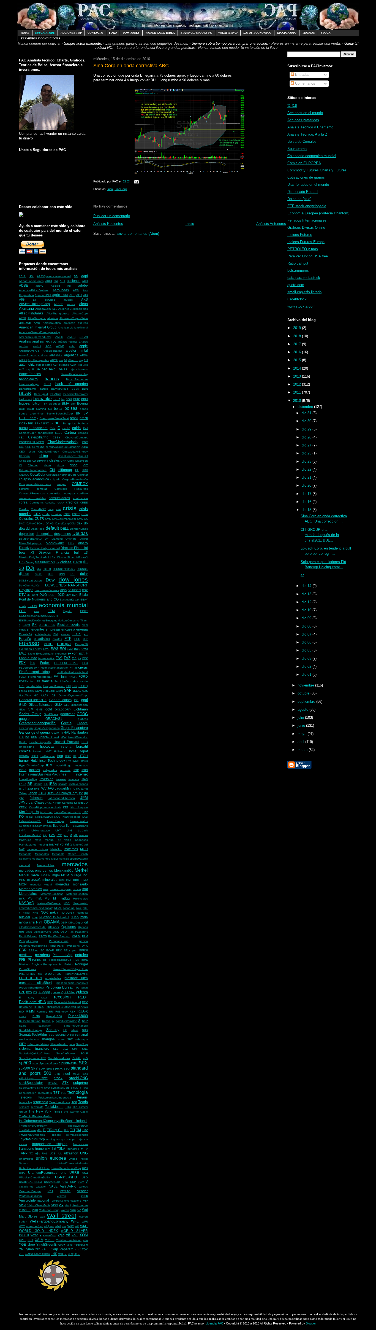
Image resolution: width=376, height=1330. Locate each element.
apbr (72, 346)
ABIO (48, 280)
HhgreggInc (26, 746)
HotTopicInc (47, 756)
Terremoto (37, 1106)
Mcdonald (25, 853)
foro (32, 681)
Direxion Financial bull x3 (63, 552)
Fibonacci (46, 667)
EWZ (22, 653)
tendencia (40, 1102)
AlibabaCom (43, 308)
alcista (71, 304)
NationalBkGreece (49, 903)
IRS (45, 783)
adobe (83, 285)
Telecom (25, 1097)
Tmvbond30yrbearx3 (32, 1134)
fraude (84, 681)
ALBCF (58, 304)
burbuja (83, 423)
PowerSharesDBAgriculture (70, 969)
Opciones (68, 926)
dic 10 (307, 610)
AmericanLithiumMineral (73, 327)
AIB (85, 295)
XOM (84, 1235)
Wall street (61, 1215)
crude (46, 514)
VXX (73, 1209)
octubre (304, 693)
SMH (75, 1048)
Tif (44, 1130)
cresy (51, 509)
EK (34, 624)
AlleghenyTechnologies (73, 308)
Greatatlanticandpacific (37, 723)
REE (50, 1002)
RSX (72, 1011)
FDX (22, 662)
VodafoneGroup (49, 1209)
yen (85, 1240)
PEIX (67, 950)
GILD (23, 704)
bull (58, 423)
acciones (73, 280)
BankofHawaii (27, 388)
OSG (29, 931)
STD (57, 1073)
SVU (47, 1087)
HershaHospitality (40, 742)
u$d (37, 1153)
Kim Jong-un (79, 807)
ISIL (21, 788)
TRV (47, 1148)
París (60, 945)
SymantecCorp (60, 1087)
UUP (73, 1181)
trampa (60, 1139)
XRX (30, 1240)
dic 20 (307, 485)
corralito (50, 502)
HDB (34, 737)
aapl (84, 276)
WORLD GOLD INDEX (160, 32)
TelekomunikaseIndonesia (54, 1097)
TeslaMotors (54, 1106)
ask (61, 360)
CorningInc (36, 502)
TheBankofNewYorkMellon (35, 1116)
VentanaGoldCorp (30, 1195)
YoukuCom (81, 1244)
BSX (46, 423)
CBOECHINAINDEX (31, 442)
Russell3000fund (29, 1020)
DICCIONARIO (55, 543)
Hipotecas (47, 746)
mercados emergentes (36, 870)
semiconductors (29, 1039)
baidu (53, 369)
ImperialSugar (63, 765)
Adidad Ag (61, 285)
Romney (42, 1011)
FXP (74, 686)
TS (53, 1148)
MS (30, 898)
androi (37, 346)
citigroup (65, 470)
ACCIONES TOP (71, 32)
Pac (71, 931)
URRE (74, 1172)
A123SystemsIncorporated (54, 276)
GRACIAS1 (53, 718)
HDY (64, 737)
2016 (297, 352)
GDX (44, 695)
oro (21, 931)
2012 (22, 276)
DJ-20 (77, 562)
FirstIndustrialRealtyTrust (72, 672)
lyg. (66, 835)
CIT (85, 465)
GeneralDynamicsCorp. (73, 695)
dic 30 (307, 421)
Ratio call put (297, 263)
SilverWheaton (59, 1044)
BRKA (38, 423)
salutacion (45, 1025)
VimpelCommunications (66, 1200)
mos (45, 889)
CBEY (57, 437)
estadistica (42, 638)
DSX (85, 590)
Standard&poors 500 (196, 32)
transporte (26, 1148)
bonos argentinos (31, 413)
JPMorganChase (31, 802)
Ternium (24, 1106)
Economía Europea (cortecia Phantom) (318, 213)
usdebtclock (297, 299)
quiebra (82, 992)
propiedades (53, 978)
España (25, 639)
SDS (85, 1030)
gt (37, 732)
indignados (50, 770)
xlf (68, 1235)
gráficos (83, 718)
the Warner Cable (76, 1111)
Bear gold (41, 393)
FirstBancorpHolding (34, 672)
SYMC (74, 1087)
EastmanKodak (69, 599)
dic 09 (307, 618)
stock (58, 1078)
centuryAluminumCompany (63, 446)
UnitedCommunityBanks (73, 1163)
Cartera (70, 432)
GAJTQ (83, 686)
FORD (83, 676)
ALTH (22, 318)
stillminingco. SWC (33, 1078)
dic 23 (307, 461)
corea (23, 502)
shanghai (49, 1039)
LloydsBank (80, 825)
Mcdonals (58, 853)
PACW (43, 936)
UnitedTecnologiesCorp (66, 1168)
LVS (52, 835)
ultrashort (71, 1153)
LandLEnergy (55, 821)
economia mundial (63, 605)
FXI (68, 686)
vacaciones (26, 1186)
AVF (55, 364)
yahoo (50, 1240)
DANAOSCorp (35, 523)
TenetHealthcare (59, 1102)
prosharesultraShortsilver (72, 982)
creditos (72, 502)
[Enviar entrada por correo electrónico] (135, 181)
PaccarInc (81, 931)
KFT (65, 807)
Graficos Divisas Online (306, 227)
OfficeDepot (75, 922)
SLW (65, 1048)
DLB (50, 573)
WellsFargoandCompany (49, 1221)
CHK (63, 460)
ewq (84, 648)
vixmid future (80, 1205)
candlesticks (45, 432)
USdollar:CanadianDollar (34, 1177)
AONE (60, 346)
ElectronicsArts (68, 624)
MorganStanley (30, 889)
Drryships (26, 590)
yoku (70, 1244)
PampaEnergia (28, 941)
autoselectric (44, 364)
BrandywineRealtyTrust (54, 418)
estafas (57, 638)
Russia (46, 1020)
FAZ (67, 658)
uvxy (81, 1181)
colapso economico (34, 479)
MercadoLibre (46, 865)
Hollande (59, 751)
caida (76, 428)
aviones (64, 364)
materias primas (37, 849)
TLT (72, 1130)
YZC (37, 1249)
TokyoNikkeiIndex (77, 1134)
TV (86, 1148)
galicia (23, 690)
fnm (64, 676)
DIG (71, 543)
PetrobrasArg (62, 955)
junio (302, 725)
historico (38, 751)
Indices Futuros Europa (306, 242)
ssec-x (57, 1068)
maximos (71, 849)
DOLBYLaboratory (30, 580)
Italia (29, 788)
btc (52, 423)
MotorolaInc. (28, 893)
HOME (25, 32)
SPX (83, 1062)
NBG (67, 903)
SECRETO (62, 1034)
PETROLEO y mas (302, 249)
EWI (63, 648)
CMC (85, 470)
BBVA (75, 388)
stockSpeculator (31, 1082)
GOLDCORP (63, 709)
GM (31, 709)
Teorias (308, 32)
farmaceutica (46, 658)
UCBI (53, 1153)
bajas (63, 369)
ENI (55, 634)
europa (64, 643)
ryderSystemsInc (66, 1020)
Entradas (301, 74)
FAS (59, 658)
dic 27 (307, 445)
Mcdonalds (42, 853)
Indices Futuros (299, 235)
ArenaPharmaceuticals (33, 355)
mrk (21, 898)
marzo (303, 750)
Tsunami (71, 1148)
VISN (54, 1205)
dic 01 (307, 674)
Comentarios (304, 83)
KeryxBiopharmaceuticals (45, 807)
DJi (30, 568)
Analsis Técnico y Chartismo (310, 127)
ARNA (84, 355)
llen (69, 825)
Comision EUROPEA (304, 163)
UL (60, 1153)
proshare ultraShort (35, 982)
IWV (43, 788)
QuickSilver (68, 992)
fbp (74, 658)
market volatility (60, 844)
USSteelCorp (52, 1181)
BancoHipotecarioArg (74, 374)
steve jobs (80, 1073)
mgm (56, 875)
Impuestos (81, 765)
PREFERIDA (27, 973)
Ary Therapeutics (38, 360)
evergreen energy (30, 648)
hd (27, 737)
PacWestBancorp (59, 936)
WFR (85, 1221)
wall (42, 1216)
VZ (79, 1209)
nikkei (26, 912)
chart (32, 451)
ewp (77, 648)
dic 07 (307, 634)
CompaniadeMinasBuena (35, 484)
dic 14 (307, 586)
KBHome (67, 802)
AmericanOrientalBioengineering (39, 332)
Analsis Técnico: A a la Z (307, 134)
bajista (73, 369)
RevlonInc (25, 1006)
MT (55, 898)
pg (45, 959)
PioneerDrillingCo (60, 959)
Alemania (26, 308)
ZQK (85, 1249)
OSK (56, 931)
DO (72, 573)
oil (86, 922)
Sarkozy (52, 1030)
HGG (84, 742)
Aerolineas (61, 290)
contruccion (80, 498)
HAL (67, 732)
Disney (30, 562)
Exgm (31, 653)
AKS (84, 299)
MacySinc (25, 839)
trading (50, 1139)
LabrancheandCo (30, 821)
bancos (52, 378)
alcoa (83, 304)
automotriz (27, 364)
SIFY (22, 1044)
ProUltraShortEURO (31, 987)
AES (76, 290)
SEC (52, 1034)
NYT (39, 922)
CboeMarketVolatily (63, 442)
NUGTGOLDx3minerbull (54, 917)
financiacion (61, 667)
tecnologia (77, 1092)
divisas (66, 562)
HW (68, 760)
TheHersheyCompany (33, 1125)
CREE (84, 502)
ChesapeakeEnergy (75, 451)
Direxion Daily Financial (44, 548)
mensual (24, 865)
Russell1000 (54, 1016)
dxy (68, 594)
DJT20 (47, 568)
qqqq (46, 992)
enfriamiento (43, 634)
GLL (66, 704)
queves (55, 992)
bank (47, 384)
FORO (113, 32)
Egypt (26, 624)
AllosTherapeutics (58, 313)
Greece (82, 723)
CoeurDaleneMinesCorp (61, 474)
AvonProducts (79, 364)
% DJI (292, 106)
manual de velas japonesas (66, 839)
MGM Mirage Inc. (74, 875)
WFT (22, 1226)
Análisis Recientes (108, 224)
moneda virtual (41, 884)
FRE (21, 686)
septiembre (307, 701)
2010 (297, 401)
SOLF (84, 1053)
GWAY (55, 732)
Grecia (66, 723)
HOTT (34, 756)
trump (39, 1148)
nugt (35, 917)
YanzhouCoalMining (68, 1240)
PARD (52, 945)
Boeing (82, 403)
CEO (22, 451)
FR (38, 681)
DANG (50, 523)
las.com (37, 825)
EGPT (84, 611)
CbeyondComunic (76, 437)
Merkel (81, 870)
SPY (34, 1068)
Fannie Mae (28, 658)
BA (38, 369)
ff (38, 667)
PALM (76, 936)
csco (67, 514)
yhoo (31, 1244)
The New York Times (45, 1111)
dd (28, 528)
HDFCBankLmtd (49, 737)
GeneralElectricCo (33, 700)
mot (85, 889)
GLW (22, 709)
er (302, 575)
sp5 (85, 1058)
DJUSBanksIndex (64, 568)
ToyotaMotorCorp (32, 1139)
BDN (85, 388)
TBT (56, 1092)
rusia (36, 1016)
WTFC (34, 1235)
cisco (73, 465)
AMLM (59, 336)
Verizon (61, 1195)
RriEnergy (61, 1011)
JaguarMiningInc (67, 788)
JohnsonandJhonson (61, 797)
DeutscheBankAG (30, 538)
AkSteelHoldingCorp (34, 304)
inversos (74, 779)
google (24, 719)
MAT (21, 849)
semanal (81, 1034)
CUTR (39, 518)
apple (83, 346)
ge (54, 695)
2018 (297, 336)
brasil (74, 418)
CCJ (21, 446)
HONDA (24, 756)
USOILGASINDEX (30, 1181)
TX (31, 1153)
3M (31, 276)
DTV (22, 594)
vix (61, 1205)
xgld (61, 1235)
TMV (85, 1130)
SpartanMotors (48, 1063)
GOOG (82, 714)
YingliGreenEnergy (50, 1244)
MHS (22, 879)
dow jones (73, 579)
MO (85, 879)
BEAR (25, 393)
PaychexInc (72, 945)
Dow (50, 580)
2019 (297, 328)
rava (44, 997)
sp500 (25, 1062)
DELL (64, 528)
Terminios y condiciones (40, 38)
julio (301, 717)
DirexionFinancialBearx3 (72, 557)
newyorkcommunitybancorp (36, 907)
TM (78, 1130)
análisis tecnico (67, 341)
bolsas (70, 408)
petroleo (81, 955)
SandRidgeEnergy (30, 1030)
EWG (54, 648)
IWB (36, 788)
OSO (64, 931)
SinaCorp (82, 1044)
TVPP (23, 1153)
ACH (85, 280)
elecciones (47, 624)
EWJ (70, 648)
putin (84, 987)
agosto (303, 709)
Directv (24, 548)
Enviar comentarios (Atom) (137, 233)
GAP (68, 690)
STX (65, 1082)
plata (84, 959)
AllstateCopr (80, 313)
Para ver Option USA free (307, 256)
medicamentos (41, 858)
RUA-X (82, 1011)
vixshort (25, 1209)
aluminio (52, 318)
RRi (51, 1011)
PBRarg (34, 950)
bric (31, 423)
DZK (75, 594)
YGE (22, 1244)
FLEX (22, 676)
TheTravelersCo (78, 1125)
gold (48, 709)
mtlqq (65, 898)
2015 (297, 360)
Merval (24, 875)
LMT (58, 830)
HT (75, 756)
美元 (77, 1254)
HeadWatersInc (78, 737)
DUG (43, 594)
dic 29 (307, 429)
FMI (56, 676)
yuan (30, 1249)
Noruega (82, 912)
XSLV (39, 1240)
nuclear (24, 917)
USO (85, 1177)
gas (85, 690)
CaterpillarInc (38, 437)
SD (65, 1030)
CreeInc (24, 509)
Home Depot (77, 751)
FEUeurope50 (28, 667)
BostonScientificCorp (60, 413)
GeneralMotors (60, 700)
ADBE (23, 285)
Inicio (190, 224)
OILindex (53, 926)
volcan (65, 1209)
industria (65, 770)
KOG (57, 816)
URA (22, 1172)
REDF (83, 997)
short (61, 1039)
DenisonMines (79, 528)
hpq (60, 756)
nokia (54, 912)
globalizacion (79, 704)
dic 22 (307, 469)
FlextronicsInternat (39, 676)
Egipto (67, 611)
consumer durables (32, 498)
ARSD (23, 360)
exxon (72, 653)
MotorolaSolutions (51, 893)
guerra (45, 732)
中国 (54, 1254)
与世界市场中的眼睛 (37, 1254)
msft (39, 898)
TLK (66, 1130)
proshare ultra (76, 978)
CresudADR (38, 509)
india (22, 770)
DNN (62, 573)
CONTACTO (95, 32)
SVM (40, 1087)
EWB (46, 648)
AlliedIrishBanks (31, 313)
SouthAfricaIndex (59, 1058)
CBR (85, 442)
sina (72, 1044)
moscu (77, 889)
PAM (85, 936)
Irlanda (38, 783)
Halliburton (79, 732)
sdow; (74, 1030)
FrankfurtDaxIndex (66, 681)
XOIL (75, 1235)
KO (21, 816)
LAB (85, 816)
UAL (45, 1153)
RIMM (30, 1011)
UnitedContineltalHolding (34, 1168)
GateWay (25, 695)
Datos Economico (257, 32)
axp (28, 369)
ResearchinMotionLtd (67, 1002)
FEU (85, 662)
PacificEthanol (28, 936)
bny (73, 403)
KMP (85, 812)
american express (76, 322)
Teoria (83, 1102)
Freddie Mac (34, 686)
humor (24, 760)
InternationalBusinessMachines (42, 774)
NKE (35, 912)
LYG (59, 835)
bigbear (25, 403)
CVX (80, 518)
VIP (85, 1200)
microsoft (33, 879)
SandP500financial (76, 1025)
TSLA (61, 1148)
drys (63, 590)
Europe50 (81, 644)
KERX (23, 807)
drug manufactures (47, 590)
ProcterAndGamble (76, 973)
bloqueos (55, 403)
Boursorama (297, 149)
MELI (54, 858)
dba (22, 528)
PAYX (84, 945)
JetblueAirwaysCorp (62, 793)
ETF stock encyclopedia (306, 206)
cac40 (66, 428)
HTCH (83, 756)
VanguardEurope (30, 1191)
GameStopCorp (45, 690)
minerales (49, 879)
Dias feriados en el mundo (308, 184)
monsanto (80, 884)
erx (86, 634)
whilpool (49, 1226)
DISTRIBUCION (45, 562)
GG (76, 700)
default (52, 528)
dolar (84, 574)
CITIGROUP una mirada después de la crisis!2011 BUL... (320, 534)
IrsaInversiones (78, 783)
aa (76, 276)
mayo (302, 734)
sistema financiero (34, 1048)
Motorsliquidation (77, 893)
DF (46, 538)
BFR (56, 399)
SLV (55, 1048)
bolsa (58, 408)
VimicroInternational (34, 1200)
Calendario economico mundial (311, 156)
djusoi (38, 573)
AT (65, 360)
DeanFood (37, 528)
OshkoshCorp (42, 931)
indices (34, 770)
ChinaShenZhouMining (33, 460)
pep (74, 950)
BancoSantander (77, 379)
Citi (52, 470)
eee (36, 611)
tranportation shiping (49, 1144)
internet (82, 774)
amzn (84, 336)
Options (83, 926)
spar (35, 1063)
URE (63, 1172)
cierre (47, 465)
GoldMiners (51, 714)
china (43, 456)
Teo (74, 1102)
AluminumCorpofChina (73, 318)
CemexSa (38, 446)
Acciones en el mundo (305, 113)
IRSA (53, 783)
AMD (37, 322)
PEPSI (83, 950)
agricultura (60, 295)
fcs (79, 658)
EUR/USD (29, 643)
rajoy (31, 997)
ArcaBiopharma (52, 350)
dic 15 (307, 510)
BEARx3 (55, 393)
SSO (67, 1068)
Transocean (80, 1144)
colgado (55, 479)
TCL (63, 1092)
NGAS (58, 907)
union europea (51, 1158)
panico (83, 941)
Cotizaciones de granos (306, 177)
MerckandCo (63, 870)
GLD (58, 704)
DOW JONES (131, 32)
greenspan (26, 727)
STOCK (326, 32)
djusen (24, 573)
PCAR (50, 950)
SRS (49, 1068)
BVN (52, 428)
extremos (61, 653)
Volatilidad (228, 32)
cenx (84, 446)
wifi (77, 1226)
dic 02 (307, 666)
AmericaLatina (52, 322)
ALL (54, 308)
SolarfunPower (65, 1053)
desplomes (62, 533)
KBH (58, 802)
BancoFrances (30, 374)
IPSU (22, 783)
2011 (297, 392)
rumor (22, 1016)
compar (61, 484)
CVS (48, 518)
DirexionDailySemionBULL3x (37, 557)
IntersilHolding (28, 779)
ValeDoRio (68, 1186)
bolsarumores (298, 270)
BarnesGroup (59, 388)
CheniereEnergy (48, 451)
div (57, 562)
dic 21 (307, 477)
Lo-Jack (83, 830)
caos (58, 432)
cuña (84, 514)
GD (36, 695)
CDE (28, 446)
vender (82, 1191)
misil (61, 879)
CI (20, 465)
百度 (70, 1254)
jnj (86, 793)
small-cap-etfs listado (304, 292)
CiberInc (33, 465)
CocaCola (37, 474)
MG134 (46, 875)
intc (76, 770)
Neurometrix (80, 903)
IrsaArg (62, 783)
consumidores (59, 498)
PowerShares (27, 969)
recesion (62, 997)
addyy (39, 285)
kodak (29, 816)
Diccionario (286, 32)
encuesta (68, 629)
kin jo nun (46, 812)
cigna (60, 465)
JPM (84, 798)
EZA (82, 653)
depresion (26, 533)
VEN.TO (65, 1191)
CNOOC (24, 474)
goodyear (67, 714)
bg (63, 399)
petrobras (42, 955)
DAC (22, 523)
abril (301, 742)
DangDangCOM (65, 523)
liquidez (59, 825)
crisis (70, 508)
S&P (85, 1020)
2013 (297, 376)
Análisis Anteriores (271, 224)
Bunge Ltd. (70, 423)
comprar (24, 488)
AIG (21, 299)
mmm (77, 879)
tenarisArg (25, 1102)
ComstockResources (32, 493)
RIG (21, 1011)
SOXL (76, 1058)
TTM (80, 1148)
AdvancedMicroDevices (33, 290)
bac (44, 369)
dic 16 (307, 502)
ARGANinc (56, 355)
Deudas (80, 533)
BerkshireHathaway (75, 393)
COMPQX (80, 484)
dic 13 (307, 594)
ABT (62, 280)
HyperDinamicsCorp (31, 765)
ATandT (73, 360)
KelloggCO (81, 802)
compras (42, 488)
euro (48, 643)
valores (83, 1186)
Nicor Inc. (69, 907)
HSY (68, 756)
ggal (84, 700)
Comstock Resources (71, 488)
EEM (51, 611)
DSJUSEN (74, 590)
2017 (297, 344)
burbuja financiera (33, 428)
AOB (48, 346)
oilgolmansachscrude (32, 926)
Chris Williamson (77, 460)
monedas (62, 884)
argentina (71, 355)
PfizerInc (34, 959)
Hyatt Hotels (80, 760)
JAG (50, 788)
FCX (85, 658)
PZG (29, 992)
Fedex (45, 662)
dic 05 (307, 650)
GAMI (59, 690)
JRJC (48, 802)
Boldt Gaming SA (39, 408)
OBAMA (52, 922)
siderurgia (81, 1039)
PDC (59, 950)
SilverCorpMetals (38, 1044)
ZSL (21, 1254)
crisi (58, 509)
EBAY (84, 599)
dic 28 (307, 437)
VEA (50, 1191)
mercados (75, 864)
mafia (38, 839)
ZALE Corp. (50, 1249)
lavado (47, 825)
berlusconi (25, 399)
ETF (67, 639)
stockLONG (78, 1078)
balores (83, 369)
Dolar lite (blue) (299, 199)
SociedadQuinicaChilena (34, 1053)
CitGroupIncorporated (33, 470)
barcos (44, 388)
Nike (79, 907)
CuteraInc (26, 518)
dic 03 (307, 658)
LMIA (22, 830)
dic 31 (307, 413)
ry (53, 1020)
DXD (61, 594)
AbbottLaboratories (31, 280)
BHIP (76, 399)
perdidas (25, 955)
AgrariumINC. (43, 295)
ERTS (76, 634)
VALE (53, 1186)
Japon (32, 793)
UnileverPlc (26, 1158)
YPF (22, 1249)
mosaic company (61, 889)
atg (81, 360)
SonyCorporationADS (32, 1058)
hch (21, 737)
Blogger (311, 1323)
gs (33, 732)
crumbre (56, 514)
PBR (22, 950)
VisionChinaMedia (39, 1205)
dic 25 (307, 453)
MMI (68, 879)
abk (56, 280)
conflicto (82, 493)
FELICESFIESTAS (66, 662)
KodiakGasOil (44, 816)
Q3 (35, 992)
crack (61, 502)
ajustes (68, 299)
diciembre (306, 407)
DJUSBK (82, 568)
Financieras (78, 667)
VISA (22, 1205)
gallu (31, 690)
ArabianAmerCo (29, 350)
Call (85, 428)
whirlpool (60, 1226)
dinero (83, 543)
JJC (80, 793)
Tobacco (55, 1134)
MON (23, 884)
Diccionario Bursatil (302, 192)
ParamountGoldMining (33, 945)
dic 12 (307, 602)
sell (72, 1034)
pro (40, 973)
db (86, 523)
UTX (65, 1181)
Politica (68, 964)
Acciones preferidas (303, 120)
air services (44, 299)
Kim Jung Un (29, 812)
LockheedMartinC (30, 835)
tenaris (82, 1097)
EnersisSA (25, 634)
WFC (75, 1221)
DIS (21, 562)
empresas (53, 629)
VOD (35, 1209)
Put (78, 987)
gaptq (77, 690)
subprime (80, 1083)
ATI (86, 360)
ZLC (78, 1249)
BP (78, 413)
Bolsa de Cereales (302, 141)
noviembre (306, 685)
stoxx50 (53, 1082)
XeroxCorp (49, 1235)
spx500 (24, 1068)
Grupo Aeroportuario (46, 727)
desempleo (44, 533)
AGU (72, 295)
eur (85, 638)
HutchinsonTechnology (48, 760)
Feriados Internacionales (306, 220)
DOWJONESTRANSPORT (66, 585)
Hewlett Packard (67, 742)
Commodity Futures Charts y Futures (317, 170)
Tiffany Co (54, 1130)
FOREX (24, 681)
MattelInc (56, 849)
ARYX (54, 360)
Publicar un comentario (111, 216)
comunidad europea (61, 493)
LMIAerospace (40, 830)
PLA (76, 959)
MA (75, 835)
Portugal (81, 964)
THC (68, 1106)
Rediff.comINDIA (32, 1002)
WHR (70, 1226)
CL (77, 470)
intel (84, 770)
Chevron (24, 455)
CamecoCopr (27, 432)
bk (45, 403)
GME (39, 709)
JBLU (42, 793)
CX (86, 518)
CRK (37, 514)
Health (23, 742)
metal (35, 875)
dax (79, 523)
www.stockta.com (301, 306)
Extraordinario (45, 653)
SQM (42, 1068)
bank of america (71, 384)
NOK (44, 912)
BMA (65, 403)
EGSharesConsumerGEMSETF (39, 615)
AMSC (71, 336)
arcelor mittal (77, 350)
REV (85, 1002)
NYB (32, 922)
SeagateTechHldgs (33, 1034)
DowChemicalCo (29, 585)
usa (85, 1172)
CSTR (76, 514)
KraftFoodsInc (71, 816)
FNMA (73, 676)
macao (83, 835)
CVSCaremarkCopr (64, 518)
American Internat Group (37, 327)
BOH (22, 408)
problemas (53, 973)
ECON (32, 606)
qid (40, 992)
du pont (32, 594)
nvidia (23, 922)
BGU (69, 399)
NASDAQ (26, 903)
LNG (69, 830)
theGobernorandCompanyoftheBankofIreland (53, 1120)
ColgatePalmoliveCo (75, 479)
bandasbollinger (29, 384)
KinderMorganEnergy (67, 812)
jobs (21, 797)
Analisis (25, 341)
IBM (49, 765)
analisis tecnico (44, 341)
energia (82, 629)
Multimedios (80, 898)
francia (47, 681)
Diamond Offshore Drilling (69, 538)
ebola (22, 606)
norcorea (67, 912)
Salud (22, 1025)
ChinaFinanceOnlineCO (73, 455)
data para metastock (303, 278)
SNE (85, 1048)
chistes (54, 460)
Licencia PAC (214, 1323)
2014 (297, 368)
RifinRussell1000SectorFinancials (67, 1006)
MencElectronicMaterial (73, 858)
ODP (64, 922)
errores (65, 634)
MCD (84, 849)
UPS (85, 1168)
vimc (84, 1195)
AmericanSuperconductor (35, 336)
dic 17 (307, 494)
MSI (47, 898)
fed (32, 663)
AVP (21, 369)
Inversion (46, 779)
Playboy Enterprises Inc (47, 964)
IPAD (84, 779)
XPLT (22, 1240)
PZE (22, 992)
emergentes (36, 629)
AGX (79, 295)
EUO (77, 638)
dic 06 (307, 642)
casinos (83, 432)
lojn (45, 835)
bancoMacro (28, 379)
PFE (22, 959)
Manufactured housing (33, 844)
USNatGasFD (66, 1177)
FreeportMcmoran (54, 686)
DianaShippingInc (30, 543)
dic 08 (307, 626)
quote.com (295, 285)
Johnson (36, 797)
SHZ (70, 1039)
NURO (75, 917)
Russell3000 (78, 1016)
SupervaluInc (27, 1087)
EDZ (22, 611)
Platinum (24, 964)
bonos (84, 408)
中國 (61, 1254)
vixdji (68, 1205)
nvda (84, 917)
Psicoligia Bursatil (60, 987)
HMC (49, 751)
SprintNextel (68, 1063)
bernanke (42, 398)
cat (21, 437)
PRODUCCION (30, 978)
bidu (84, 399)
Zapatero (66, 1249)
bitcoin (37, 403)
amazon (25, 322)
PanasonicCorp (59, 941)
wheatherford (34, 1226)
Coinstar (82, 474)
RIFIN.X (39, 1006)
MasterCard (80, 844)
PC (42, 950)
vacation (41, 1186)
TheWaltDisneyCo (30, 1130)
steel (66, 1073)
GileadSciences (40, 704)
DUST (52, 594)
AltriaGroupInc (37, 318)
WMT (84, 1226)
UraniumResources (42, 1172)
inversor (61, 779)
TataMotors (45, 1092)
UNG (84, 1153)
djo (39, 568)
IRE (29, 783)
